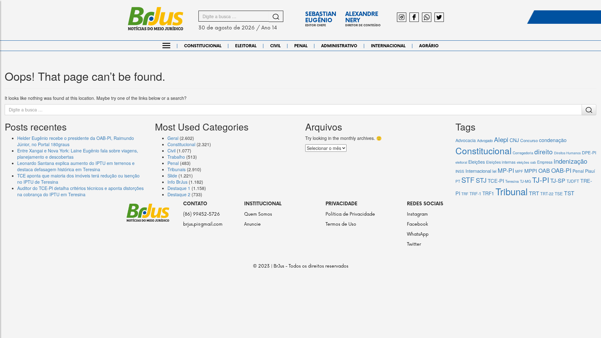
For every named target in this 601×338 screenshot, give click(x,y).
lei (494, 171)
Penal (173, 163)
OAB (544, 170)
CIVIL (275, 46)
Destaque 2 (178, 194)
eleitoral (461, 162)
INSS (459, 171)
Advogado (485, 140)
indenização (570, 161)
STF (468, 180)
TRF (464, 193)
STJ (481, 180)
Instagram (417, 214)
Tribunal (512, 191)
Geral (172, 138)
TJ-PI (540, 179)
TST (569, 193)
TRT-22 (546, 194)
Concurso (529, 140)
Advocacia (465, 140)
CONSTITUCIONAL (202, 46)
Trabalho (176, 157)
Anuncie (252, 224)
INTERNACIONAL (388, 46)
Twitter (414, 244)
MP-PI (506, 170)
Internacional (478, 170)
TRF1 (488, 193)
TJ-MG (525, 181)
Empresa (544, 162)
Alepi (501, 139)
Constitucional (181, 144)
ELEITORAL (245, 46)
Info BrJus (177, 182)
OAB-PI (561, 170)
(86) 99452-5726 (201, 214)
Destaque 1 (178, 188)
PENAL (300, 46)
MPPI (530, 170)
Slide (172, 175)
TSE (559, 194)
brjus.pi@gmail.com (203, 224)
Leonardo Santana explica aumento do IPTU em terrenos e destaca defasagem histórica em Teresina (76, 166)
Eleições (476, 162)
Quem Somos (258, 214)
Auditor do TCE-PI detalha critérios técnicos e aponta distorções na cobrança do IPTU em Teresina (80, 191)
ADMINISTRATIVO (339, 46)
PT (457, 181)
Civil (171, 150)
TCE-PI (496, 180)
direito (543, 151)
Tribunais (176, 169)
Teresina (512, 181)
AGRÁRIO (429, 46)
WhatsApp (418, 234)
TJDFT (573, 181)
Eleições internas (501, 162)
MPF (519, 171)
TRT (534, 193)
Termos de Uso (341, 224)
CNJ (514, 139)
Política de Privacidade (350, 214)
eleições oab (526, 162)
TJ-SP (557, 180)
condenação (553, 140)
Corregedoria (523, 152)
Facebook (417, 224)
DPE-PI (589, 152)
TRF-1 (475, 194)
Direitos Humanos (567, 153)
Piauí (590, 171)
